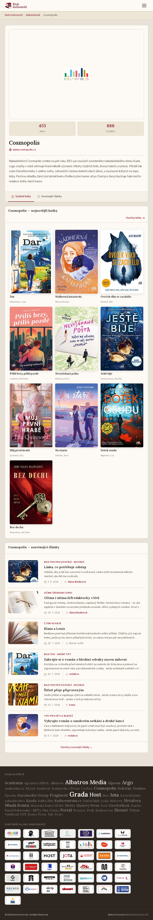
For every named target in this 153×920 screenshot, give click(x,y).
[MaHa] (86, 867)
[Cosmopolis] (86, 844)
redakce (74, 674)
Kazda (31, 800)
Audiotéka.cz (14, 788)
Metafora (132, 800)
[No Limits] (31, 878)
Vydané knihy (23, 196)
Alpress (114, 783)
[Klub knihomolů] (16, 5)
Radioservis (104, 810)
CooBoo (86, 788)
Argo (127, 782)
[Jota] (68, 855)
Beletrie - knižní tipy (57, 654)
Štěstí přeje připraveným (64, 690)
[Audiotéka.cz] (104, 833)
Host (95, 794)
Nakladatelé (33, 15)
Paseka (136, 805)
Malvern (116, 801)
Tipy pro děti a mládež (58, 716)
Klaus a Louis (54, 629)
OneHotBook (119, 805)
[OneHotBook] (68, 878)
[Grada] (13, 855)
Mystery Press (87, 805)
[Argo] (86, 833)
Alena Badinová (77, 582)
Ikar (106, 795)
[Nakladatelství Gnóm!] (13, 878)
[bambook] (123, 833)
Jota (114, 795)
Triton (134, 810)
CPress (74, 788)
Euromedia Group (33, 795)
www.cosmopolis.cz (24, 150)
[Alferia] (68, 833)
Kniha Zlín (45, 801)
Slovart (121, 809)
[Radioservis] (31, 889)
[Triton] (123, 889)
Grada (79, 794)
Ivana (72, 705)
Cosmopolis (105, 788)
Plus (45, 810)
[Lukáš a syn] (68, 867)
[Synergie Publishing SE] (104, 889)
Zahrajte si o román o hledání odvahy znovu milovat (85, 659)
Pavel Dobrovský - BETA (23, 810)
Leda (104, 801)
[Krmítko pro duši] (31, 867)
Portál (66, 809)
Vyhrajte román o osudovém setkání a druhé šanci (84, 721)
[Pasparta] (86, 878)
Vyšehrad (12, 814)
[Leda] (49, 867)
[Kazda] (104, 855)
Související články (51, 196)
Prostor (79, 810)
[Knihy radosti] (13, 867)
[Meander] (104, 867)
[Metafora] (123, 867)
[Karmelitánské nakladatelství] (86, 855)
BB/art (30, 788)
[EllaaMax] (104, 844)
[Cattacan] (49, 844)
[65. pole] (31, 833)
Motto (70, 805)
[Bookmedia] (13, 844)
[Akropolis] (49, 833)
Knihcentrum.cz (68, 800)
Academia (14, 782)
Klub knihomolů (14, 15)
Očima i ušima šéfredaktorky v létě (71, 598)
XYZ (23, 814)
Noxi (104, 805)
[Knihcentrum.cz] (123, 855)
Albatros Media (85, 782)
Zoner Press (37, 814)
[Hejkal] (31, 855)
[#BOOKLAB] (13, 833)
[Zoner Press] (13, 900)
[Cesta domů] (68, 844)
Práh (90, 810)
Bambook (43, 788)
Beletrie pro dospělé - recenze (64, 562)
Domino (139, 788)
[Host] (49, 855)
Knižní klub (91, 801)
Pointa (54, 810)
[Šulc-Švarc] (86, 889)
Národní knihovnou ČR (137, 914)
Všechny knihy (133, 218)
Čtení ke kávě (52, 623)
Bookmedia (60, 788)
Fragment (59, 795)
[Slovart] (68, 889)
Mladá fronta (17, 805)
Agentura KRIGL (36, 783)
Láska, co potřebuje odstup (65, 567)
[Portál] (123, 878)
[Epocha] (123, 844)
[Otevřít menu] (144, 6)
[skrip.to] (49, 889)
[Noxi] (49, 878)
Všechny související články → (77, 747)
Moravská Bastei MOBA (47, 805)
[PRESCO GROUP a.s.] (13, 889)
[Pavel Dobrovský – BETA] (104, 878)
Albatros (57, 783)
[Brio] (31, 844)
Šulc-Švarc (55, 814)
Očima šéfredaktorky (58, 593)
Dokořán (124, 788)
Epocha (10, 795)
